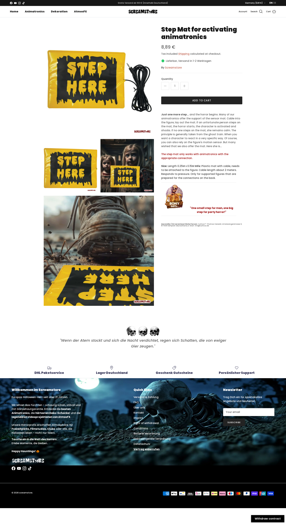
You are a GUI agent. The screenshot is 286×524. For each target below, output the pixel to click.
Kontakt (139, 412)
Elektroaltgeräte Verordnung (152, 439)
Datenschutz (142, 444)
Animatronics (35, 11)
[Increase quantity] (184, 86)
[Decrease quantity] (165, 86)
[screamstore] (143, 11)
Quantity (167, 79)
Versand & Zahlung (146, 397)
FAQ (136, 402)
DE (274, 2)
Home (14, 11)
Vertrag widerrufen (147, 449)
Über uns (139, 407)
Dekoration (59, 11)
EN (271, 2)
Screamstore (173, 67)
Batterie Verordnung (147, 433)
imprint (138, 418)
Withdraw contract (268, 519)
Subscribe (234, 422)
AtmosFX (80, 11)
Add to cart (201, 100)
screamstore (25, 492)
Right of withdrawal (146, 423)
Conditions (141, 428)
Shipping (184, 54)
